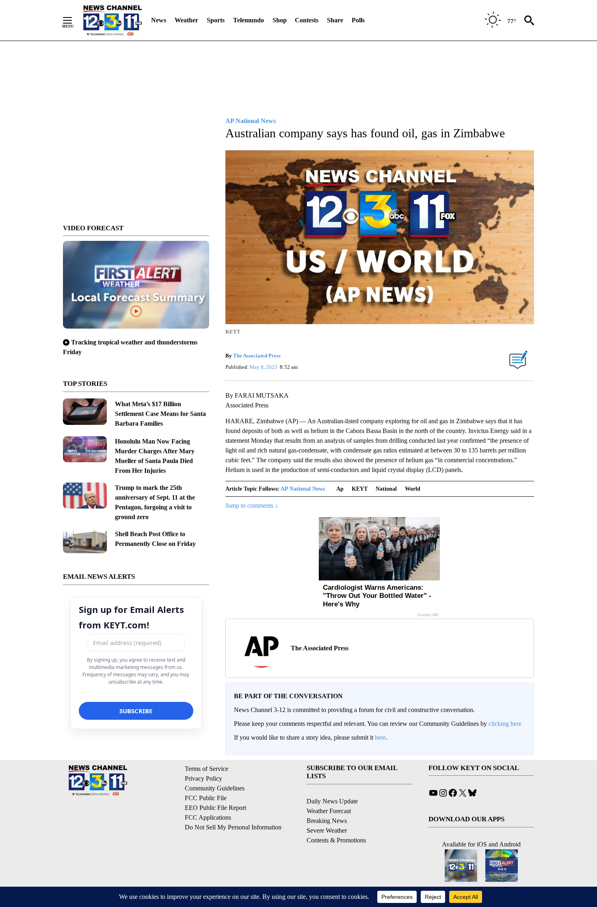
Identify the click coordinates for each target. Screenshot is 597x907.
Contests (306, 20)
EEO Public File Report (215, 807)
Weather (186, 20)
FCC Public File (206, 797)
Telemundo (248, 20)
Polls (358, 20)
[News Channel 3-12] (112, 20)
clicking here (505, 723)
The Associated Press (257, 356)
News (158, 20)
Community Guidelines (214, 788)
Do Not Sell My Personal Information (233, 827)
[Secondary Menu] (73, 20)
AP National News (303, 489)
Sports (216, 20)
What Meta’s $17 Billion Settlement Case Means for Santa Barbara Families (160, 413)
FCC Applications (208, 817)
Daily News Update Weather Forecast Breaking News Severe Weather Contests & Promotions (336, 821)
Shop (280, 20)
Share (335, 20)
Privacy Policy (203, 778)
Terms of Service (206, 768)
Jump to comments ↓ (251, 505)
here (380, 737)
